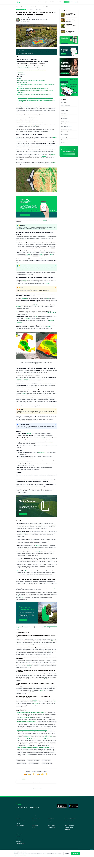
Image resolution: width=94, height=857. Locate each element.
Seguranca (63, 142)
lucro (45, 626)
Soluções (46, 1)
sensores (53, 154)
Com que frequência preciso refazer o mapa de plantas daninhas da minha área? (35, 98)
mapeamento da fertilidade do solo (48, 312)
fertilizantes (28, 533)
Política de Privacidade (20, 843)
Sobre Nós (18, 836)
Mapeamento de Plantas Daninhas (33, 760)
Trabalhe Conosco (19, 839)
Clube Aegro (18, 818)
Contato (33, 827)
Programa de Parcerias (20, 820)
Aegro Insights (63, 102)
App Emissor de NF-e (69, 827)
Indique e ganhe (19, 823)
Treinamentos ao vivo (36, 818)
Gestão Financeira (64, 118)
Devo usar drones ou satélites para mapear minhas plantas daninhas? (33, 88)
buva (21, 717)
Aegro (54, 588)
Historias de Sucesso (65, 121)
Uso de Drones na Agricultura (47, 763)
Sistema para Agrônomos (69, 820)
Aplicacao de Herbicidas (21, 760)
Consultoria (63, 107)
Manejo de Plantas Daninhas (21, 763)
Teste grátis (66, 1)
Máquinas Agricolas (64, 131)
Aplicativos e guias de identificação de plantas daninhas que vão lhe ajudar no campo (35, 738)
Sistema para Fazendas (69, 823)
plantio (41, 690)
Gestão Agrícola (64, 115)
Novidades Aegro (64, 137)
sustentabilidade (48, 736)
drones (53, 162)
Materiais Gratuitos (35, 823)
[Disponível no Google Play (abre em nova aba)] (73, 806)
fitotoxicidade (36, 703)
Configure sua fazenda (68, 153)
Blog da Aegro (34, 820)
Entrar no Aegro (74, 1)
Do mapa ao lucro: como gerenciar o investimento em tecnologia (31, 80)
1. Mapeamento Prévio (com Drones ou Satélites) (29, 67)
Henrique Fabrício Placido (26, 17)
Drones (49, 651)
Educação (59, 1)
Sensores (41, 254)
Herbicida (18, 306)
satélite (19, 379)
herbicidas (24, 280)
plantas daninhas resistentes (27, 106)
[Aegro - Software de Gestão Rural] (19, 2)
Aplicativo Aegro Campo (69, 825)
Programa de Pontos (20, 825)
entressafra (43, 383)
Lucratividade (51, 818)
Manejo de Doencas (64, 123)
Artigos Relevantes (21, 104)
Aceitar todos (75, 853)
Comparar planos (51, 827)
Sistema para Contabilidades (70, 818)
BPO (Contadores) (51, 825)
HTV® (54, 304)
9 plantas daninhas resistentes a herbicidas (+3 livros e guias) (30, 712)
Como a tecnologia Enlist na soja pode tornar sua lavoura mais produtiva (33, 747)
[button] (36, 180)
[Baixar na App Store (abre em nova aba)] (62, 806)
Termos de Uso (18, 841)
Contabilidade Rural (64, 110)
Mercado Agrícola (64, 134)
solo (49, 281)
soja (28, 754)
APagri (36, 363)
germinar (47, 283)
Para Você (52, 1)
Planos (39, 1)
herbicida (49, 326)
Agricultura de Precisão (46, 760)
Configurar (67, 853)
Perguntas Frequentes (22, 82)
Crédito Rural (63, 113)
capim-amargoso (28, 717)
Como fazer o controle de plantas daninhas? (26, 721)
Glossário (19, 78)
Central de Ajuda (35, 825)
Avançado (50, 820)
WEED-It (54, 405)
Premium (50, 823)
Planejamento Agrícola (65, 139)
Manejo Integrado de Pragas (66, 129)
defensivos (34, 700)
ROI (22, 597)
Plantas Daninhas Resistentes (34, 763)
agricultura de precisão (34, 125)
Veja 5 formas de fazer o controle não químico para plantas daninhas (32, 730)
